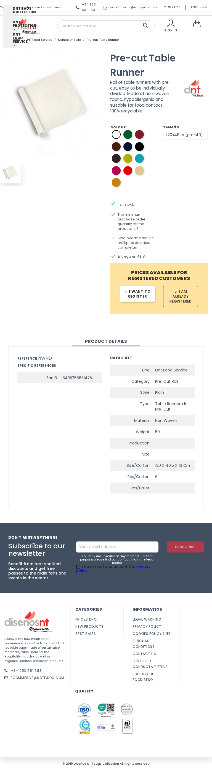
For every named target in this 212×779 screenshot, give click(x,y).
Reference (27, 358)
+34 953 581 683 (26, 670)
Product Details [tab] (106, 341)
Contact (172, 7)
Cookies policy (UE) (151, 633)
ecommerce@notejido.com (133, 7)
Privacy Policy (146, 626)
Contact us (144, 653)
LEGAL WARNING (146, 619)
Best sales (85, 633)
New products (89, 626)
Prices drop (87, 619)
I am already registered (180, 296)
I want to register (137, 294)
